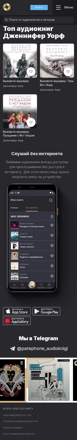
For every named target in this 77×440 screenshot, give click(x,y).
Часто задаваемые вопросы (19, 433)
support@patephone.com (17, 415)
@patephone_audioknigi (42, 348)
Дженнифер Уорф (13, 86)
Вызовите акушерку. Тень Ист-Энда (57, 82)
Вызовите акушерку (16, 81)
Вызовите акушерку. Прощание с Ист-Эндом (18, 133)
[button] (39, 7)
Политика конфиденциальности (20, 421)
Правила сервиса (13, 427)
